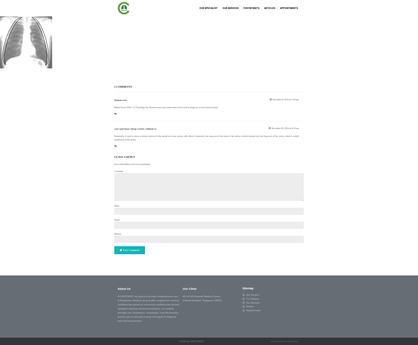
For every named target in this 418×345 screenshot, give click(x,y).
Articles (269, 8)
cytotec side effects (185, 136)
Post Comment (131, 250)
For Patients (251, 8)
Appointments (289, 8)
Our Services (231, 8)
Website (117, 234)
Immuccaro (120, 100)
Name (116, 206)
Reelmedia (294, 341)
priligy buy (144, 107)
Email (117, 220)
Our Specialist (208, 8)
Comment (118, 171)
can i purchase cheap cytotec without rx (135, 129)
